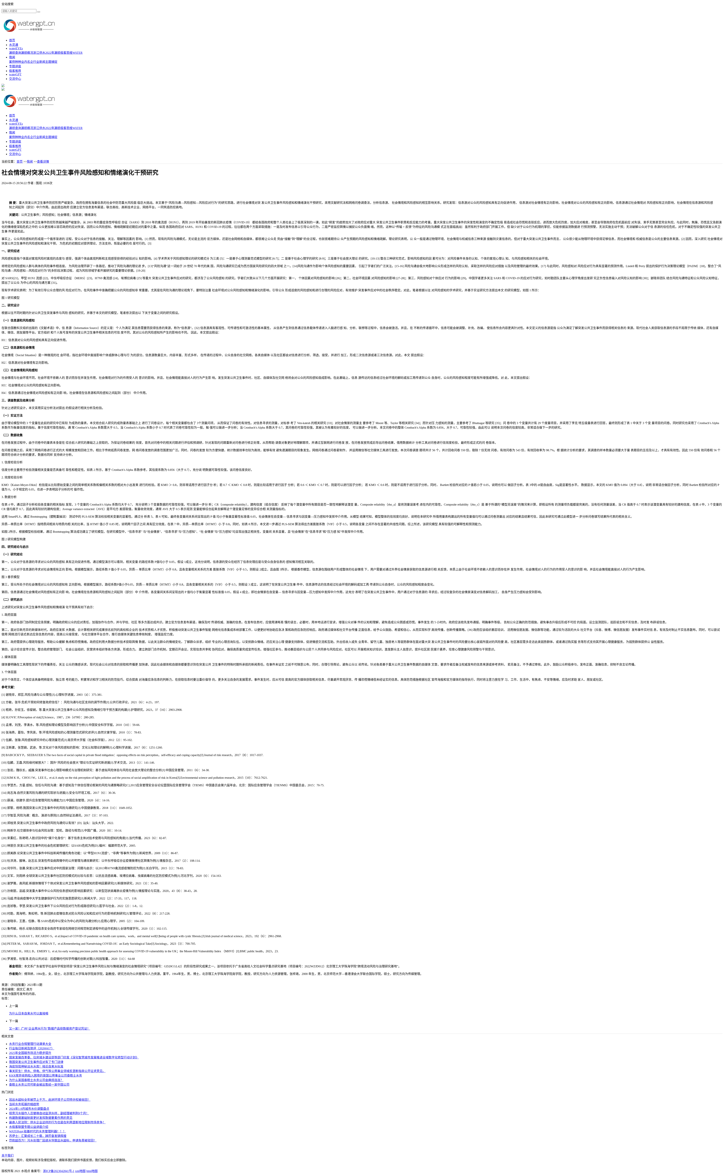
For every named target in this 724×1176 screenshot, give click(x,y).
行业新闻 (39, 61)
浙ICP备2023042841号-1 (58, 1171)
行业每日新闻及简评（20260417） (31, 1048)
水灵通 (13, 44)
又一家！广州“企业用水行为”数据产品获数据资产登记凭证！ (49, 1028)
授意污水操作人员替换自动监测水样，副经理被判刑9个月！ (49, 1113)
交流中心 (15, 78)
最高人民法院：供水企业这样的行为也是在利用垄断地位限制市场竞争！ (57, 1122)
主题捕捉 (51, 61)
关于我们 (8, 1155)
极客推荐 (15, 70)
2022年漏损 (52, 52)
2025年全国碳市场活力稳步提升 (30, 1053)
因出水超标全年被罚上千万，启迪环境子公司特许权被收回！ (49, 1099)
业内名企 (27, 61)
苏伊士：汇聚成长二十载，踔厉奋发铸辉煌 (37, 1136)
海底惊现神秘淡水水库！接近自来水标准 (36, 1066)
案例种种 (15, 61)
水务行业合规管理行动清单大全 (30, 1043)
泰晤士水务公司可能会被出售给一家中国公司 (39, 1084)
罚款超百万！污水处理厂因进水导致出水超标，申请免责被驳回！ (53, 1140)
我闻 (12, 57)
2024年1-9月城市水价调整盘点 (29, 1108)
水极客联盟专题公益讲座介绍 (28, 1126)
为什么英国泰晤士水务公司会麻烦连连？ (36, 1080)
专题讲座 (15, 66)
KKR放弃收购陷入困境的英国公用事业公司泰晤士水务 (45, 1075)
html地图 (92, 1171)
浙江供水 (39, 52)
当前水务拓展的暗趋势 (24, 1104)
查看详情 (43, 161)
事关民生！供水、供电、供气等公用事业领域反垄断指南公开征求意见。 (57, 1071)
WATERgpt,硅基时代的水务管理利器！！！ (37, 1131)
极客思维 (66, 52)
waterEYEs (16, 48)
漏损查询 (15, 52)
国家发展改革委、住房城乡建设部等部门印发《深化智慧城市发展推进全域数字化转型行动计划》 (74, 1057)
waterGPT (15, 74)
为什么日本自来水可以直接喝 (28, 1013)
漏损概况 (27, 52)
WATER (77, 52)
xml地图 (80, 1171)
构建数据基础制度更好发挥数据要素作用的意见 (40, 1117)
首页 (12, 40)
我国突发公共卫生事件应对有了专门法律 (36, 1062)
